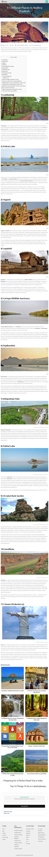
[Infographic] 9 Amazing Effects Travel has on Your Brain (13, 86)
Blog (3, 831)
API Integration (41, 836)
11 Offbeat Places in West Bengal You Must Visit (11, 84)
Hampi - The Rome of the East (7, 87)
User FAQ (4, 835)
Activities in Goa (17, 840)
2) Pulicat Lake (4, 61)
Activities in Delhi (17, 832)
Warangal (9, 477)
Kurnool (7, 230)
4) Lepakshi (3, 64)
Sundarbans (37, 328)
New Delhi (28, 831)
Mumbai (27, 835)
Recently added (8, 811)
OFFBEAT (26, 45)
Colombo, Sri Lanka (30, 828)
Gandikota (3, 580)
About (3, 828)
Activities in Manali (18, 842)
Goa (27, 841)
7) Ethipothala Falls (5, 69)
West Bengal (44, 328)
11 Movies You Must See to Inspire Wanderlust (11, 81)
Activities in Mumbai (18, 834)
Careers (3, 839)
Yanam (2, 644)
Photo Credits (5, 837)
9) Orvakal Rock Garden (6, 73)
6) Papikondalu (4, 68)
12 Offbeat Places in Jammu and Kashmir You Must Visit (13, 82)
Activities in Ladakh (18, 848)
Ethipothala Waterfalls (6, 429)
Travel (32, 45)
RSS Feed (7, 813)
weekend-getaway (37, 45)
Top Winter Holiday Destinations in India (10, 79)
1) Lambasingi (4, 59)
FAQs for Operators (42, 839)
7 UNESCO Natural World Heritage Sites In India (11, 89)
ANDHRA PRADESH (20, 45)
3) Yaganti (3, 63)
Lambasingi (3, 125)
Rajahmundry (21, 381)
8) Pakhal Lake (4, 71)
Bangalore (3, 281)
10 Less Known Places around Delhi (9, 91)
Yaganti (2, 230)
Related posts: (6, 77)
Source (47, 123)
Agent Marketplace (41, 834)
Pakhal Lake (9, 478)
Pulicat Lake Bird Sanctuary (26, 180)
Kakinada (18, 326)
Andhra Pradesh (13, 179)
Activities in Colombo (18, 830)
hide (15, 57)
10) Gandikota (4, 74)
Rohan (12, 45)
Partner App (40, 841)
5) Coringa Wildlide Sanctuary (7, 66)
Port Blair (28, 843)
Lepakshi (3, 279)
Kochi (27, 839)
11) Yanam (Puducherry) (6, 76)
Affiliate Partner (41, 832)
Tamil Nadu (4, 179)
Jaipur (27, 837)
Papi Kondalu (4, 376)
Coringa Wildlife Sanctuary (7, 326)
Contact (4, 833)
